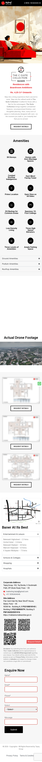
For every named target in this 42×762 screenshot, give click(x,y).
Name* (7, 675)
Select (7, 705)
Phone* (8, 696)
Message (8, 718)
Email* (7, 685)
